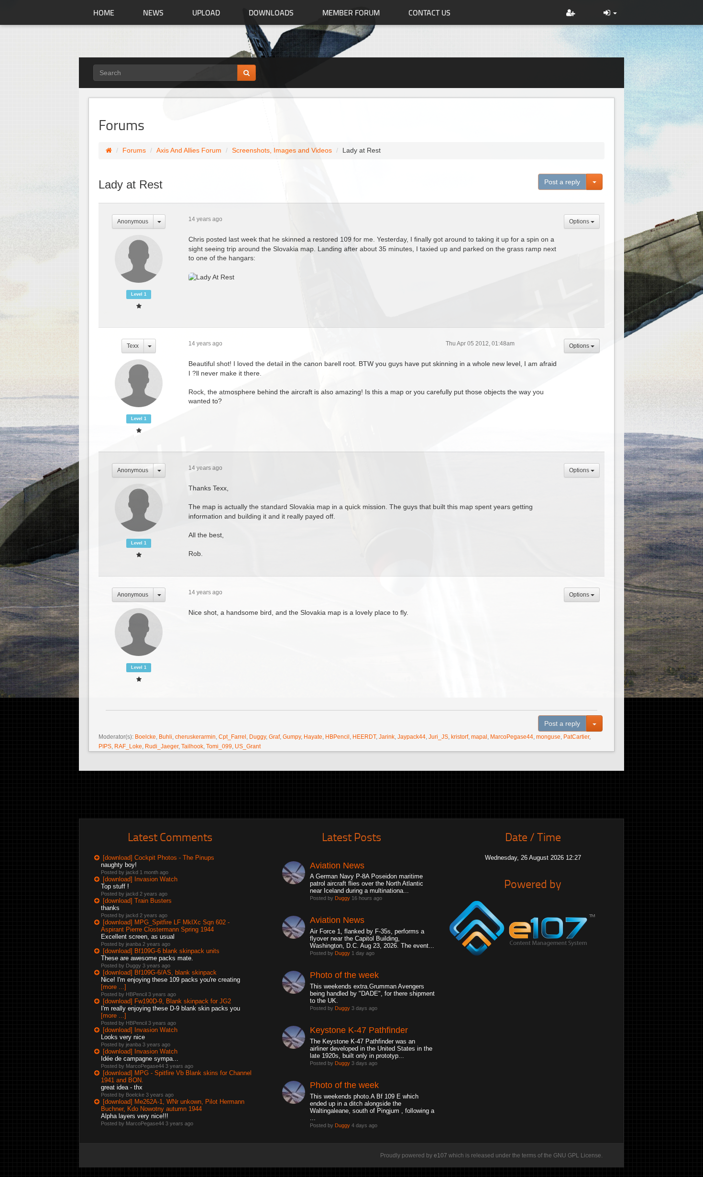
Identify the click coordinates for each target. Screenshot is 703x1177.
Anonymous (132, 221)
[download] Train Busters (137, 900)
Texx (133, 346)
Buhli (165, 736)
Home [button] (103, 12)
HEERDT (364, 736)
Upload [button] (206, 12)
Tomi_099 (219, 746)
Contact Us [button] (429, 12)
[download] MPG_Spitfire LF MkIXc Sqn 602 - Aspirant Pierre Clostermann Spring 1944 (165, 926)
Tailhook (192, 746)
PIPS (105, 746)
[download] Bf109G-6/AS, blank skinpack (160, 972)
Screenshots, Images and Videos (282, 150)
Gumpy (292, 736)
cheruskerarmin (195, 736)
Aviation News (337, 865)
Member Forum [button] (351, 12)
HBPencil (337, 736)
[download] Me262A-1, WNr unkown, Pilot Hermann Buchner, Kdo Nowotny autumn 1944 (172, 1105)
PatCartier (576, 736)
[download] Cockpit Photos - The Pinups (158, 857)
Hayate (313, 736)
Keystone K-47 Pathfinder (359, 1030)
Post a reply (562, 182)
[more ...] (113, 986)
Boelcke (145, 736)
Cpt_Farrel (232, 736)
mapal (479, 736)
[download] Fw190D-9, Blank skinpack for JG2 (167, 1001)
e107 (440, 1155)
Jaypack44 (411, 736)
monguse (548, 736)
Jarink (387, 736)
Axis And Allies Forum (188, 150)
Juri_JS (438, 736)
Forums (134, 150)
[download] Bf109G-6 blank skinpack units (161, 951)
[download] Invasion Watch (140, 879)
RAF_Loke (128, 746)
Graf (274, 736)
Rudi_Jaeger (161, 746)
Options (580, 221)
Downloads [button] (271, 12)
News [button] (153, 12)
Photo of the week (344, 975)
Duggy (257, 736)
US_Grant (248, 746)
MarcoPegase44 (511, 736)
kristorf (459, 736)
